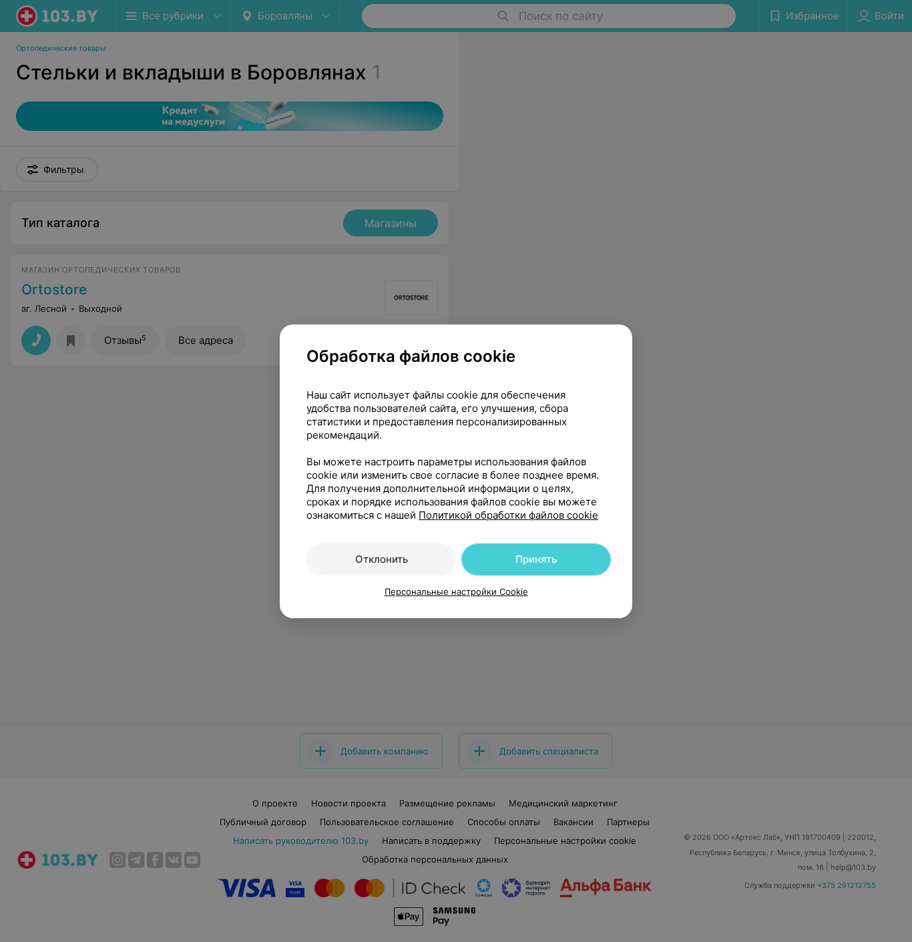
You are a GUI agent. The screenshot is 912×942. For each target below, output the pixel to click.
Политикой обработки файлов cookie (508, 515)
